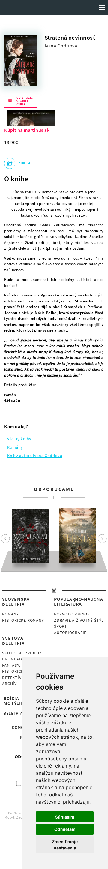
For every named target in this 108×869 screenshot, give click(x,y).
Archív (9, 683)
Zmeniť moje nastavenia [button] (65, 844)
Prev (5, 538)
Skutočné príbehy (21, 653)
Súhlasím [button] (64, 816)
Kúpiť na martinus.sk (27, 130)
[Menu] (102, 7)
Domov (19, 727)
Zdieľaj (25, 163)
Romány (15, 447)
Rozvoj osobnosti (74, 614)
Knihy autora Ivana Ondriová (34, 455)
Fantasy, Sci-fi (17, 665)
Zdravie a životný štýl (79, 620)
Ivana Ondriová (61, 46)
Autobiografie (70, 632)
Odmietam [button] (65, 829)
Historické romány (23, 620)
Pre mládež (14, 659)
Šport (60, 626)
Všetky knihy (19, 438)
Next (102, 538)
